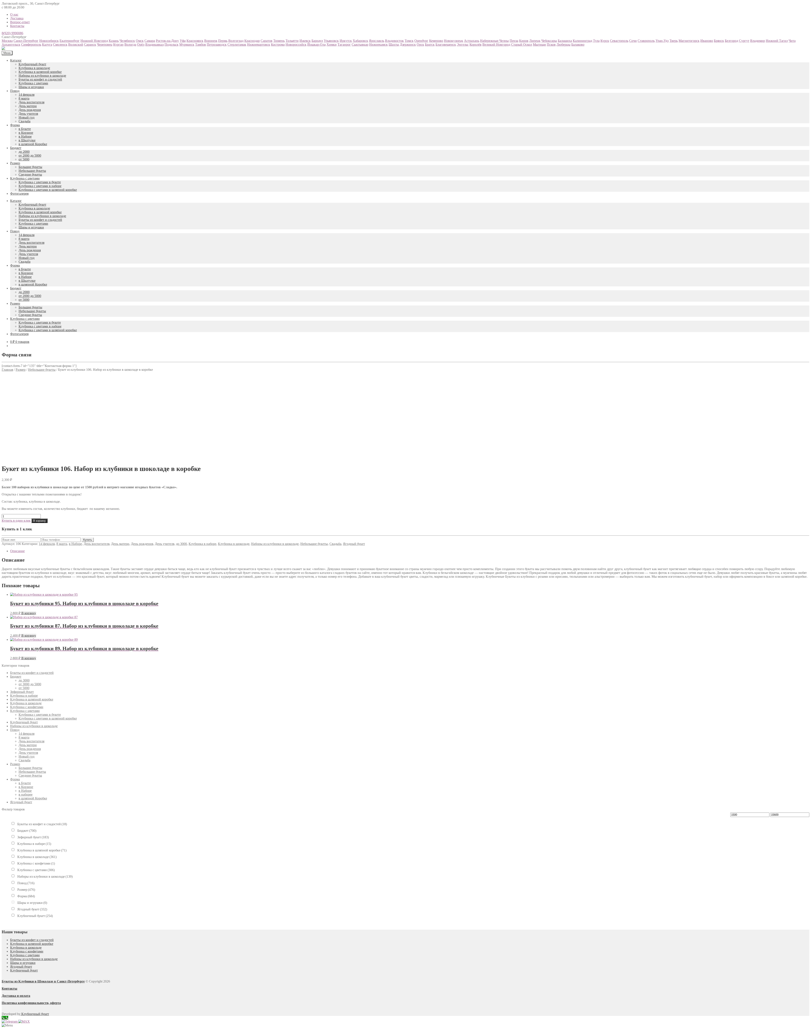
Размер (15, 163)
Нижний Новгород (94, 40)
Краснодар (252, 40)
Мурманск (186, 44)
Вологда (130, 44)
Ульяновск (331, 40)
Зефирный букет (22, 692)
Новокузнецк (453, 40)
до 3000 (181, 544)
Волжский (75, 44)
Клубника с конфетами (26, 707)
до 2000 (24, 151)
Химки (332, 44)
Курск (604, 40)
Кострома (278, 44)
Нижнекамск (378, 44)
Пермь (222, 40)
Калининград (582, 40)
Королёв (475, 44)
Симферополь (31, 44)
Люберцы (563, 44)
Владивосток (394, 40)
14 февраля (26, 94)
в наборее (26, 794)
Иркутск (346, 40)
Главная (7, 369)
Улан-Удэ (662, 40)
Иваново (706, 40)
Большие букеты (30, 167)
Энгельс (463, 44)
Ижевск (305, 40)
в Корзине (26, 132)
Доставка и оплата (16, 996)
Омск (140, 40)
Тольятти (292, 40)
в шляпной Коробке (33, 144)
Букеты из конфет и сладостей (40, 79)
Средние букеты (30, 174)
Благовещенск (445, 44)
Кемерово (436, 40)
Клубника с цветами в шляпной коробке (48, 190)
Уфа (183, 40)
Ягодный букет (354, 544)
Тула (596, 40)
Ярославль (376, 40)
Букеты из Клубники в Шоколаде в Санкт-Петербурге (43, 981)
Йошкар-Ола (316, 44)
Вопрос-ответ (20, 22)
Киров (523, 40)
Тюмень (279, 40)
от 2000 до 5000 (30, 155)
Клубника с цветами (33, 83)
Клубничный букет (32, 64)
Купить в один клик (16, 520)
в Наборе (25, 136)
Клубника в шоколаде (34, 68)
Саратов (266, 40)
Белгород (731, 40)
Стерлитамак (236, 44)
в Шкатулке (27, 140)
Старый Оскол (521, 44)
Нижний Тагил (777, 40)
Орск (420, 44)
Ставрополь (646, 40)
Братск (430, 44)
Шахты (394, 44)
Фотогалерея (19, 193)
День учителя (28, 113)
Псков (551, 44)
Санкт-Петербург (26, 40)
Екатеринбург (70, 40)
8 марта (24, 98)
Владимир (757, 40)
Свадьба (24, 121)
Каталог (16, 60)
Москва (7, 40)
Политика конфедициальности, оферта (31, 1003)
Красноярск (194, 40)
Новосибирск (49, 40)
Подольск (171, 44)
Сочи (633, 40)
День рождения (30, 110)
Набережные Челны (494, 40)
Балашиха (565, 40)
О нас (14, 14)
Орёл (140, 44)
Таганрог (344, 44)
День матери (28, 106)
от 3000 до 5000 (30, 684)
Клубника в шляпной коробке (40, 72)
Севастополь (619, 40)
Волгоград (236, 40)
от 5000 (24, 159)
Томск (409, 40)
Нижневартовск (258, 44)
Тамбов (200, 44)
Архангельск (11, 44)
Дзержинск (408, 44)
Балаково (577, 44)
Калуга (47, 44)
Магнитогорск (689, 40)
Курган (118, 44)
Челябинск (127, 40)
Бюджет (15, 148)
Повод (14, 91)
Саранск (90, 44)
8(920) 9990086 (12, 33)
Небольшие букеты (32, 170)
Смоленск (60, 44)
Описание (17, 551)
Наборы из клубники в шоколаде (42, 75)
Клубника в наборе (202, 544)
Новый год (26, 117)
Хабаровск (360, 40)
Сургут (744, 40)
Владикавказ (154, 44)
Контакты (17, 26)
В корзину (39, 520)
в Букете (25, 129)
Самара (149, 40)
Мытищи (539, 44)
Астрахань (471, 40)
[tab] (409, 551)
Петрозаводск (217, 44)
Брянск (719, 40)
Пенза (514, 40)
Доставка (16, 18)
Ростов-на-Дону (167, 40)
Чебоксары (549, 40)
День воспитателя (31, 102)
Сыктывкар (360, 44)
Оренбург (421, 40)
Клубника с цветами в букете (40, 182)
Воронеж (210, 40)
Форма (15, 125)
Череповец (104, 44)
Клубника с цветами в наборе (40, 186)
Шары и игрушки (31, 87)
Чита (792, 40)
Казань (114, 40)
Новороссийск (296, 44)
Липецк (534, 40)
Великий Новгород (496, 44)
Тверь (673, 40)
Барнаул (317, 40)
